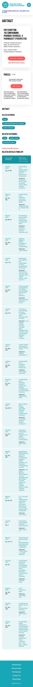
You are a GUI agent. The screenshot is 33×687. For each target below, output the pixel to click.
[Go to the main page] (13, 5)
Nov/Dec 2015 (8, 239)
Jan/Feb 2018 (7, 259)
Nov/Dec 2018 (8, 380)
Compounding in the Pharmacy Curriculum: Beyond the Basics (23, 198)
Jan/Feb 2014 (7, 309)
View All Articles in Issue (16, 62)
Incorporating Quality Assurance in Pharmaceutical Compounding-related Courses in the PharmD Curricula (23, 627)
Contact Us (16, 675)
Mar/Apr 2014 (7, 538)
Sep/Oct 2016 (7, 287)
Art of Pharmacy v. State (22, 589)
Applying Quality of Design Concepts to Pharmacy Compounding (23, 242)
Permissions (16, 672)
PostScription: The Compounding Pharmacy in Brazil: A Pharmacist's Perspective (23, 171)
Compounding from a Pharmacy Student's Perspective (23, 364)
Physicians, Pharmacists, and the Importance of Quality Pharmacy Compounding (23, 434)
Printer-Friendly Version (10, 148)
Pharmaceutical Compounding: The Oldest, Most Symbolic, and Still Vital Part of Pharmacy (23, 290)
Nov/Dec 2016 (8, 604)
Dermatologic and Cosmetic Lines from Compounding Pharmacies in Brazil (23, 219)
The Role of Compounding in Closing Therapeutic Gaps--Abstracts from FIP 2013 (23, 313)
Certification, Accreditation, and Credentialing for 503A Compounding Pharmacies (23, 263)
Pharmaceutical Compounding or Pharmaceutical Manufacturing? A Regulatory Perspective (23, 542)
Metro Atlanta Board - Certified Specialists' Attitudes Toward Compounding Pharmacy (23, 409)
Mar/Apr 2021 (7, 452)
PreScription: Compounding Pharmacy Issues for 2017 (23, 523)
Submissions (16, 665)
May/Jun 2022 (7, 589)
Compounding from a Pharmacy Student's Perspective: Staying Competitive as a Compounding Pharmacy (23, 386)
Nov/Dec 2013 (8, 431)
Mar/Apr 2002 (7, 216)
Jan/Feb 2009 (7, 167)
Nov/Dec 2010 (8, 561)
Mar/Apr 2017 (7, 497)
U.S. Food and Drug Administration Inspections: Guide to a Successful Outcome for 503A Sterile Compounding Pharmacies (23, 504)
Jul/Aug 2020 (7, 622)
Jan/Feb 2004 (7, 404)
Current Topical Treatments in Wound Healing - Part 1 (23, 347)
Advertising (16, 679)
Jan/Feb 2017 (7, 521)
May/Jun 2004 (7, 195)
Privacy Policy (16, 668)
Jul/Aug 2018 (7, 362)
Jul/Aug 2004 (7, 345)
